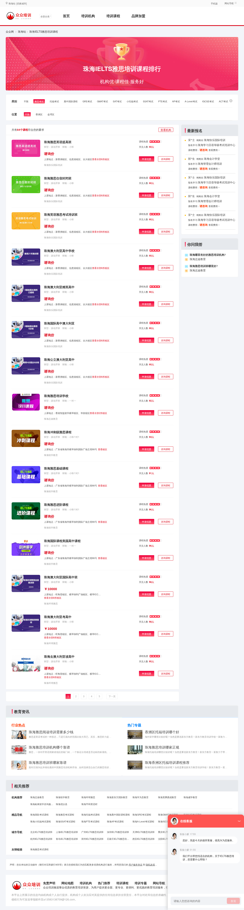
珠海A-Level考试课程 (143, 821)
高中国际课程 (71, 101)
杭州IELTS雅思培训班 (41, 838)
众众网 (10, 31)
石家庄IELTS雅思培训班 (118, 838)
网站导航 (159, 883)
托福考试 (54, 101)
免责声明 (49, 883)
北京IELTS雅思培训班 (41, 831)
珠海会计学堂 (212, 158)
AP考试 (176, 101)
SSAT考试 (148, 101)
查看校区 (102, 449)
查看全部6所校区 (100, 159)
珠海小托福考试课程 (40, 821)
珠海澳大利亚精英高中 (59, 287)
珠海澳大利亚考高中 (57, 617)
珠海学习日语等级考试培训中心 (216, 145)
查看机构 (166, 130)
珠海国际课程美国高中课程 (62, 541)
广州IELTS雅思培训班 (92, 831)
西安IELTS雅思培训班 (143, 838)
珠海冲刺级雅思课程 (57, 432)
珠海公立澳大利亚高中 (59, 359)
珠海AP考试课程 (115, 821)
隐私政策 (150, 864)
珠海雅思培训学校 (56, 396)
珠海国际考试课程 (39, 814)
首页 (66, 15)
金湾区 (50, 114)
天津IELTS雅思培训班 (143, 831)
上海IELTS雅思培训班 (67, 831)
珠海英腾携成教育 (167, 797)
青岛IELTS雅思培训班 (67, 838)
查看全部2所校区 (98, 413)
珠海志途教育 (51, 418)
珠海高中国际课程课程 (118, 814)
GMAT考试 (102, 101)
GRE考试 (87, 101)
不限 (26, 101)
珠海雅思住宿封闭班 (57, 178)
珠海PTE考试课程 (90, 821)
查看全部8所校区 (52, 597)
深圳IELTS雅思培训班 (118, 831)
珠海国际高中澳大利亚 (59, 323)
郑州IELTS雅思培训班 (92, 838)
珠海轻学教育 (51, 455)
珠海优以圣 (61, 804)
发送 (233, 901)
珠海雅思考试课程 (65, 814)
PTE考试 (162, 101)
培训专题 (141, 883)
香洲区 (39, 114)
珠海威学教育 (190, 797)
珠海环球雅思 (51, 603)
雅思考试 (39, 101)
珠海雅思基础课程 (56, 468)
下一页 (112, 696)
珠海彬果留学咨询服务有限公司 (41, 804)
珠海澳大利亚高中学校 (59, 250)
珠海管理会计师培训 (210, 163)
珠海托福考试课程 (90, 814)
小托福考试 (132, 101)
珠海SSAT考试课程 (65, 821)
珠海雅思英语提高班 (57, 142)
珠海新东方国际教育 (117, 797)
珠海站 (22, 31)
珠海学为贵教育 (140, 797)
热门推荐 (104, 883)
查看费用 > (214, 150)
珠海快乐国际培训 (53, 164)
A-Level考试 (191, 101)
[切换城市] (21, 3)
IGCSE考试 (208, 101)
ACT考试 (223, 101)
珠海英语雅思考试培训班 (61, 214)
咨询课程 (165, 159)
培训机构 (88, 15)
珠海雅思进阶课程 (56, 504)
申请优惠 (146, 159)
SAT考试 (117, 101)
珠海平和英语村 (89, 804)
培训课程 (113, 15)
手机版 (214, 3)
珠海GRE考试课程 (141, 814)
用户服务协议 (135, 864)
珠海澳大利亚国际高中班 (61, 577)
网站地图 (67, 883)
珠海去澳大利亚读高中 (59, 656)
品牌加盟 (138, 15)
